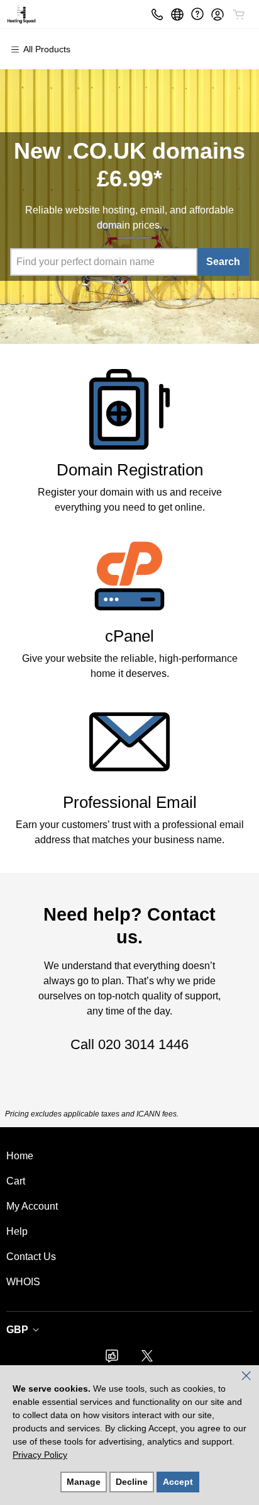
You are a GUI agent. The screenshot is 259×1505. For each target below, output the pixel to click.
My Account (32, 1206)
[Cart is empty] (239, 14)
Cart (15, 1181)
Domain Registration (130, 470)
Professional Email (130, 802)
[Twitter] (147, 1359)
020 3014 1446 (143, 1044)
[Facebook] (111, 1359)
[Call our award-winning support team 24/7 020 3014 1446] (197, 14)
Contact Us (31, 1256)
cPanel (129, 636)
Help (17, 1231)
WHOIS (23, 1281)
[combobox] (103, 262)
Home (19, 1155)
